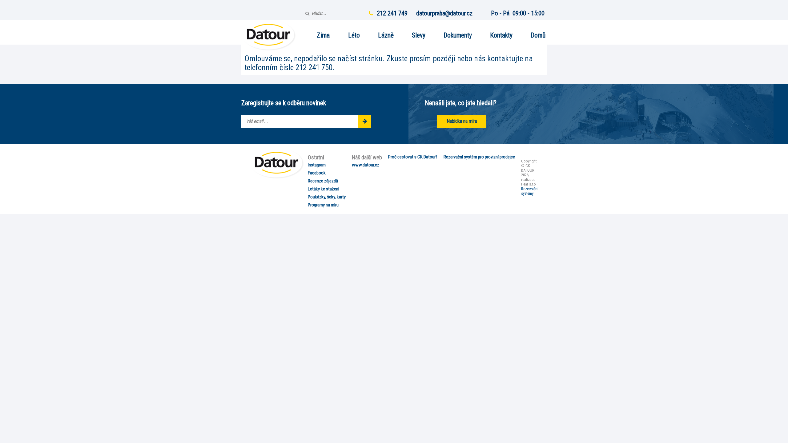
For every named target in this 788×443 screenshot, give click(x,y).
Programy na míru (323, 205)
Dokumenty (458, 35)
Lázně (386, 35)
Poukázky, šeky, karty (327, 197)
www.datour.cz (365, 165)
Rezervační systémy (529, 191)
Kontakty (501, 35)
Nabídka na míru (462, 121)
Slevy (418, 35)
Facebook (317, 173)
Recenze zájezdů (323, 181)
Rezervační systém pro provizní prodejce (479, 157)
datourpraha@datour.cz (444, 13)
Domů (538, 35)
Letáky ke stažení (323, 189)
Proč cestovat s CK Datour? (412, 157)
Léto (354, 35)
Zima (323, 35)
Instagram (317, 165)
